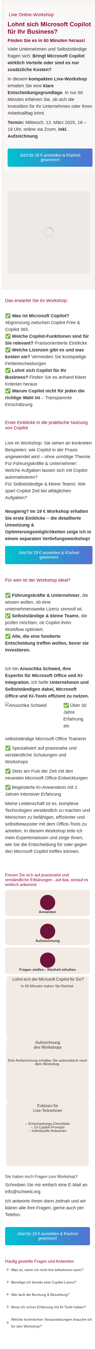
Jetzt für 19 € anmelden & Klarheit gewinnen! (50, 157)
